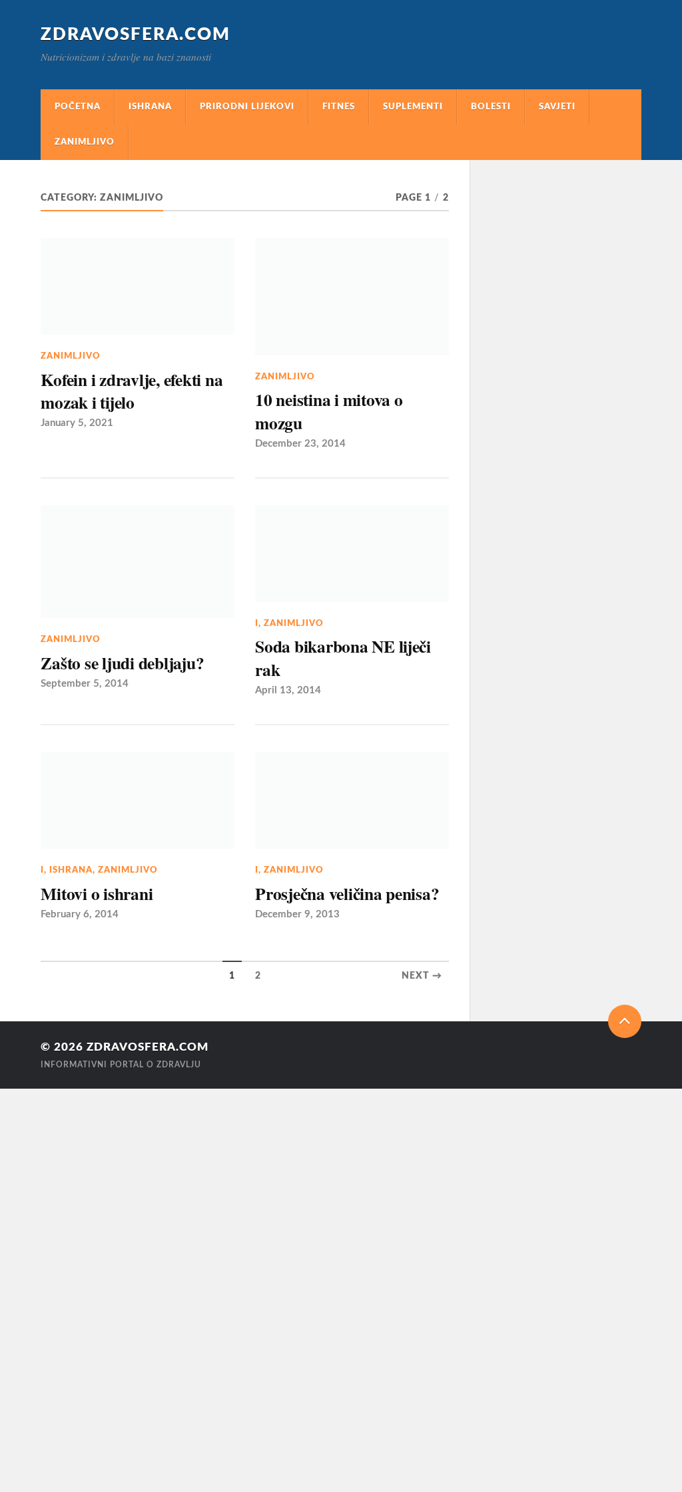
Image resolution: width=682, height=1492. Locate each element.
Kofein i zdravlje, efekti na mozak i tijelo (131, 391)
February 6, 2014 (80, 914)
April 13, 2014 (288, 690)
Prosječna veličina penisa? (347, 893)
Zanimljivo (85, 142)
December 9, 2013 (297, 914)
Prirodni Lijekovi (247, 107)
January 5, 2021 (77, 423)
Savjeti (557, 107)
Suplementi (413, 107)
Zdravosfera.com (135, 34)
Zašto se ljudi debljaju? (122, 662)
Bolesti (491, 107)
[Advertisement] (40, 1289)
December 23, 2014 (300, 444)
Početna (78, 107)
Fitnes (338, 107)
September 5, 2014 (85, 684)
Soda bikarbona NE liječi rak (343, 658)
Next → (422, 976)
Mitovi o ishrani (97, 893)
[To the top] (624, 1021)
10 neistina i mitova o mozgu (328, 411)
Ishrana (150, 107)
